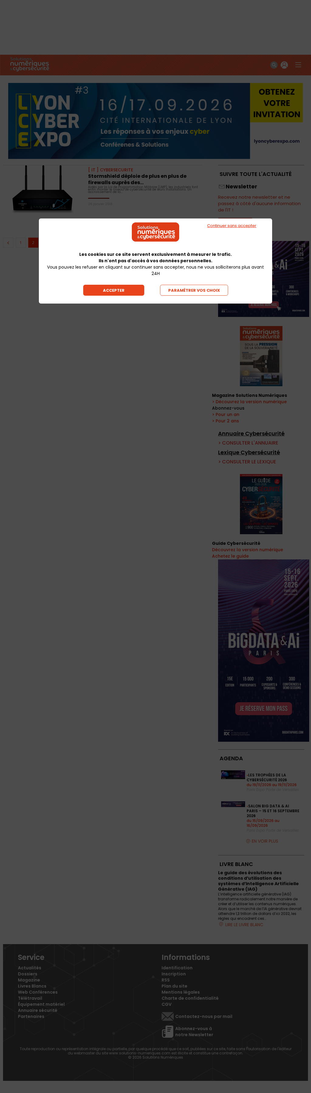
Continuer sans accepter (231, 226)
